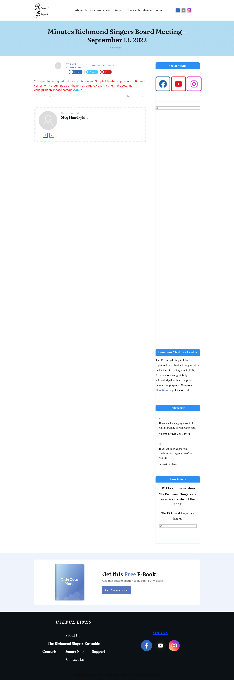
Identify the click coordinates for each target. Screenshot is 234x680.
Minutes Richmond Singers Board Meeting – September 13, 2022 (117, 35)
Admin (77, 90)
